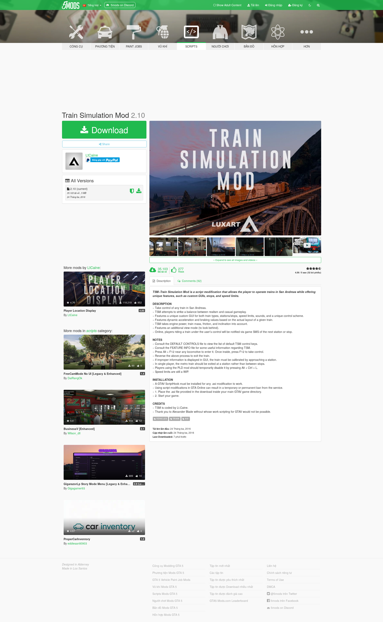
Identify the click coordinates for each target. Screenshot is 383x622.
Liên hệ (271, 566)
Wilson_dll (74, 433)
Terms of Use (275, 580)
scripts (91, 330)
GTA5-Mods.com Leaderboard (229, 601)
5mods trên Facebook (284, 601)
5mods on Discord (282, 608)
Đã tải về (162, 272)
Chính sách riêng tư (279, 573)
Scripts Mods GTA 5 (164, 594)
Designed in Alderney (75, 564)
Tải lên (254, 5)
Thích (181, 272)
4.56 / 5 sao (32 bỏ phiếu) (308, 272)
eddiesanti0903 (77, 543)
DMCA (271, 587)
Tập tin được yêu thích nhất (227, 580)
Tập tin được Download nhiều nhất (231, 587)
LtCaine (92, 155)
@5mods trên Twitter (283, 594)
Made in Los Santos (74, 568)
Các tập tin (216, 573)
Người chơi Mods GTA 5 (167, 601)
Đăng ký (297, 5)
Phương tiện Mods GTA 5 (168, 573)
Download (108, 130)
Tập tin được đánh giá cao (226, 594)
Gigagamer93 (76, 488)
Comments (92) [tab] (191, 281)
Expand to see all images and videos (235, 260)
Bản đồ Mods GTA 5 (165, 608)
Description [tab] (163, 281)
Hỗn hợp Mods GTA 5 (166, 615)
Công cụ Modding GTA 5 (167, 566)
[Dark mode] (310, 5)
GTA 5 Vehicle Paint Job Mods (171, 580)
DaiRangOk (75, 378)
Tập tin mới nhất (220, 566)
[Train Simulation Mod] (235, 178)
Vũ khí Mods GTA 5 (164, 587)
